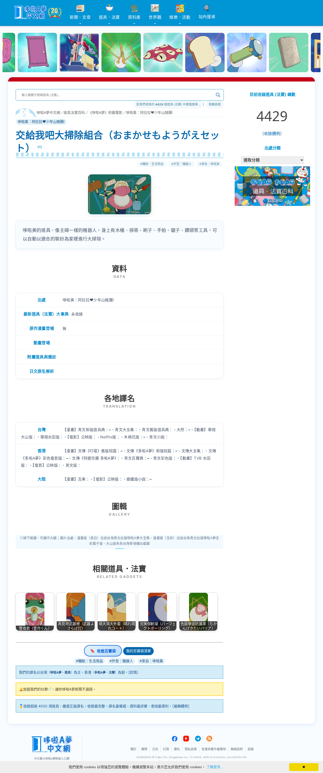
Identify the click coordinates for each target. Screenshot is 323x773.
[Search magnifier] (218, 94)
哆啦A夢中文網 (48, 112)
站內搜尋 (207, 16)
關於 (133, 749)
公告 (155, 749)
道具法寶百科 (74, 112)
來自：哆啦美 (210, 164)
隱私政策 (191, 749)
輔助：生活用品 (153, 164)
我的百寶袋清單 (138, 651)
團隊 (144, 749)
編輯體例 (181, 706)
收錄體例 (272, 133)
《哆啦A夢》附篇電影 (105, 112)
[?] (40, 147)
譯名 (177, 749)
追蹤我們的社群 (35, 689)
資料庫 (134, 17)
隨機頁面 (215, 104)
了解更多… (215, 767)
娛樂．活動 (180, 17)
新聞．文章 (80, 17)
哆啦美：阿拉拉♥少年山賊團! (149, 112)
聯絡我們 (237, 749)
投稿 (251, 749)
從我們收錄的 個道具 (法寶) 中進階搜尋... (168, 104)
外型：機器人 (182, 164)
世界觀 (155, 17)
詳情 (133, 672)
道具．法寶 (109, 17)
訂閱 (166, 749)
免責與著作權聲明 (214, 749)
